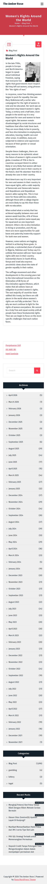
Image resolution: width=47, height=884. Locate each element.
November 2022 (15, 662)
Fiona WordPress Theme (25, 879)
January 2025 (14, 488)
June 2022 (13, 695)
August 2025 (14, 448)
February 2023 (15, 642)
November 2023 (15, 582)
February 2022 (15, 722)
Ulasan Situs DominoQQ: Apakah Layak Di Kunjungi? (23, 818)
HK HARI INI (11, 349)
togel (11, 783)
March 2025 (14, 475)
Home (17, 23)
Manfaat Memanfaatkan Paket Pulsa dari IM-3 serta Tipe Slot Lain (25, 828)
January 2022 (14, 729)
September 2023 (16, 595)
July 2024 (12, 529)
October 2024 (14, 508)
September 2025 (16, 442)
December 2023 (15, 575)
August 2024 (14, 522)
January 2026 (14, 415)
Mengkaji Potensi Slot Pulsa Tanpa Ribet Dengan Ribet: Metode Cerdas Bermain (24, 808)
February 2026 (15, 408)
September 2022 (16, 675)
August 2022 (14, 682)
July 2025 (12, 455)
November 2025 (15, 428)
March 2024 (14, 555)
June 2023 (13, 615)
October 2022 (14, 669)
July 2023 (12, 609)
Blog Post (26, 23)
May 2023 (13, 622)
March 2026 (14, 402)
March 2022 (14, 715)
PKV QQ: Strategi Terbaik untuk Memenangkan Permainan (22, 838)
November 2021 (15, 742)
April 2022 (13, 709)
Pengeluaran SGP (13, 345)
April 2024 (13, 549)
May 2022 (13, 702)
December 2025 (15, 422)
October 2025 (14, 435)
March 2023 (14, 635)
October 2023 (14, 589)
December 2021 (15, 735)
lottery (11, 777)
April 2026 (13, 395)
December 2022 (15, 655)
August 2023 (14, 602)
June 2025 (13, 462)
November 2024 (16, 502)
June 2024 (13, 535)
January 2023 (14, 649)
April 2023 (13, 629)
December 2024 (15, 495)
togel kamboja (12, 353)
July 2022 (12, 689)
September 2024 (16, 515)
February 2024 (15, 562)
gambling (13, 770)
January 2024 (14, 569)
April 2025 (13, 468)
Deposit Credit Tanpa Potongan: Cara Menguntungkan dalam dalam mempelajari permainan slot (25, 849)
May (38, 44)
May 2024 (13, 542)
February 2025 (15, 482)
